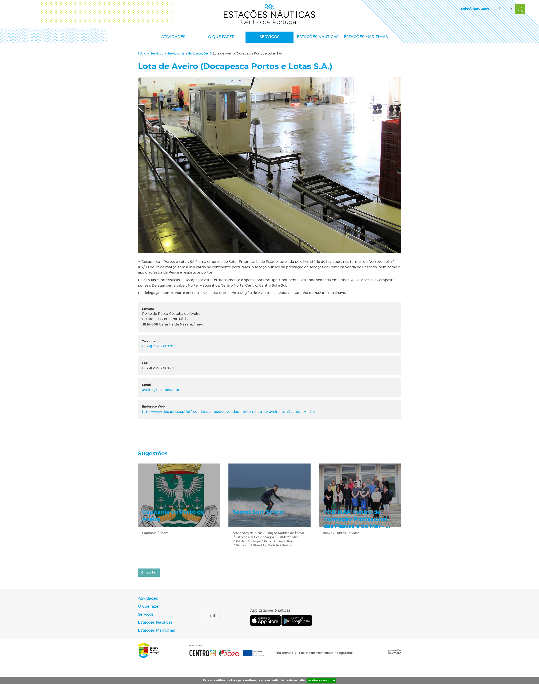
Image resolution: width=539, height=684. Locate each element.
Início (142, 53)
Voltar (151, 572)
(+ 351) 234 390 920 (157, 346)
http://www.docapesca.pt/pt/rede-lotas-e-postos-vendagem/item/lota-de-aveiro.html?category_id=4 (228, 411)
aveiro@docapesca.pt (160, 390)
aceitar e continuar (321, 680)
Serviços (156, 53)
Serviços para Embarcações (188, 53)
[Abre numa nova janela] (269, 165)
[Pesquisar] (520, 9)
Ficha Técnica (283, 653)
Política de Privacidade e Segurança (326, 653)
